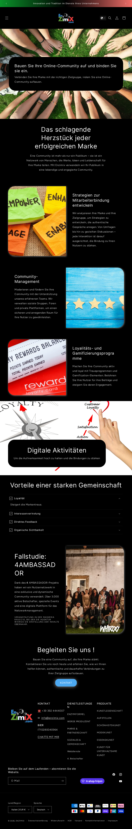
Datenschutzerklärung (38, 821)
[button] (6, 18)
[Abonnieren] (62, 781)
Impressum (113, 821)
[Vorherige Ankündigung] (6, 3)
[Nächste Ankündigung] (125, 3)
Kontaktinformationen (95, 821)
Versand (78, 821)
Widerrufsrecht (58, 821)
